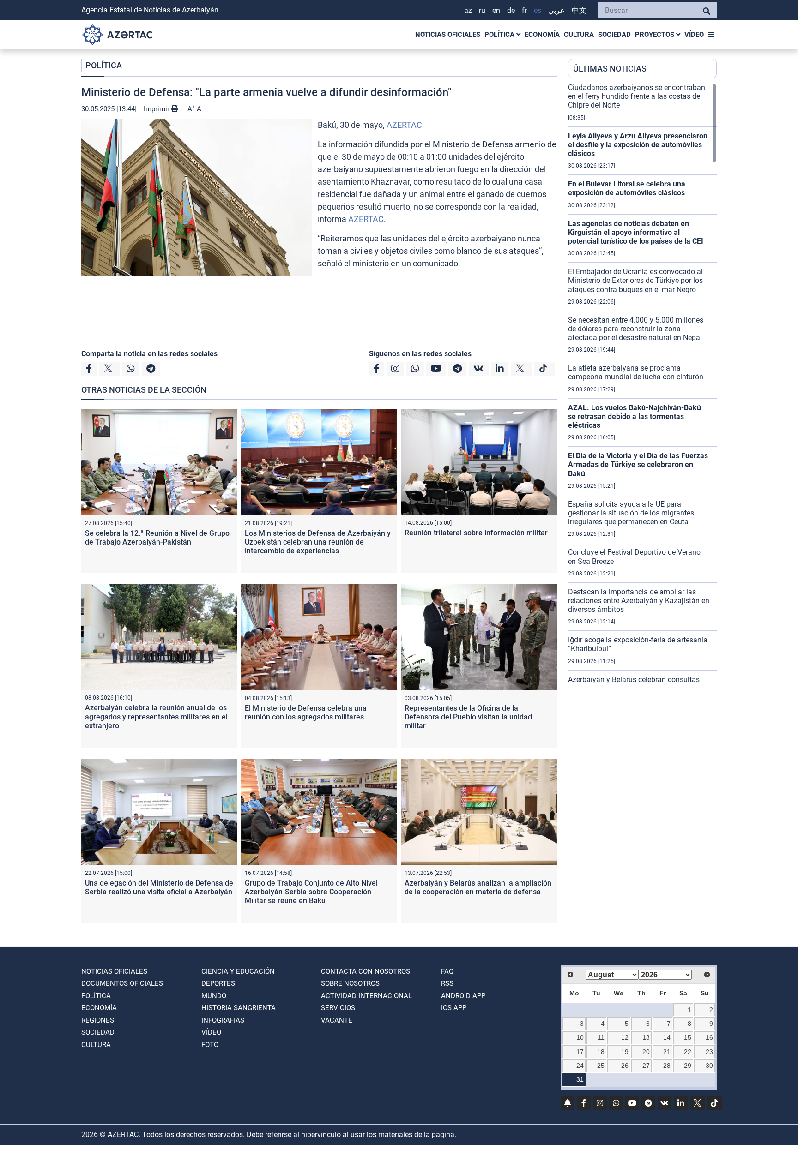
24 (580, 1065)
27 (646, 1065)
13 (646, 1037)
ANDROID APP (463, 996)
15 (687, 1037)
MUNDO (213, 996)
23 (709, 1051)
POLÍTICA (500, 34)
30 (709, 1065)
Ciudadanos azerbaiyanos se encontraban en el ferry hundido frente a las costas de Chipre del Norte (636, 96)
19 (625, 1051)
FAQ (447, 971)
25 (601, 1065)
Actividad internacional (366, 996)
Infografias (222, 1020)
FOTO (209, 1045)
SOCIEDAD (614, 34)
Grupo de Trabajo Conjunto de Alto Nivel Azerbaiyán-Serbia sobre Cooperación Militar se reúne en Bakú (311, 892)
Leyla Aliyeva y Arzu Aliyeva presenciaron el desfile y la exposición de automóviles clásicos (637, 145)
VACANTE (336, 1020)
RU (482, 10)
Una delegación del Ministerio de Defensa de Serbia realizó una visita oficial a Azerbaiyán (159, 887)
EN (496, 10)
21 (667, 1051)
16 (709, 1037)
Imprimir (157, 109)
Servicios (338, 1008)
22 (687, 1051)
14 (667, 1037)
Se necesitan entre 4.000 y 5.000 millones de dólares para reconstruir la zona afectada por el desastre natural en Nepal (635, 329)
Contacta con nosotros (365, 971)
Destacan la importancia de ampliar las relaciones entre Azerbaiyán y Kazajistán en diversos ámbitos (638, 600)
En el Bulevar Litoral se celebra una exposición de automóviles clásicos (626, 188)
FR (524, 10)
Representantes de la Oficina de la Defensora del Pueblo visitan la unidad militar (468, 717)
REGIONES (97, 1020)
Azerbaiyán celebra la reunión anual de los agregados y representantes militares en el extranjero (156, 716)
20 (646, 1051)
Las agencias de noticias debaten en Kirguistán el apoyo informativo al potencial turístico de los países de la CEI (635, 232)
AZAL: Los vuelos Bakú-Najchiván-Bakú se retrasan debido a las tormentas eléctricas (634, 416)
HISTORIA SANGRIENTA (238, 1008)
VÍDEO (694, 34)
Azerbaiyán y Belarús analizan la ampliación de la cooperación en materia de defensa (478, 887)
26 (625, 1065)
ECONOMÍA (542, 34)
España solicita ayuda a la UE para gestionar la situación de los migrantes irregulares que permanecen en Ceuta (631, 513)
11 (601, 1037)
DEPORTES (218, 983)
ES (537, 10)
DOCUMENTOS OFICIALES (122, 983)
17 (580, 1051)
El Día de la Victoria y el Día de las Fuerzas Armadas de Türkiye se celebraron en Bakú (638, 464)
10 (580, 1037)
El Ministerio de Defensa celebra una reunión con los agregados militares (306, 712)
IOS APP (453, 1008)
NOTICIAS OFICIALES (447, 34)
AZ (468, 10)
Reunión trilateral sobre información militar (476, 532)
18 (601, 1051)
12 (625, 1037)
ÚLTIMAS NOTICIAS (610, 68)
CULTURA (579, 34)
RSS (447, 983)
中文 (579, 10)
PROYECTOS (655, 34)
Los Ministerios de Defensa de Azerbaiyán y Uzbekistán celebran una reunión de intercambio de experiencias (318, 542)
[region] (642, 383)
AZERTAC (404, 125)
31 (580, 1079)
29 (687, 1065)
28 (667, 1065)
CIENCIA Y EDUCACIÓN (238, 971)
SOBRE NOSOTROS (350, 983)
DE (511, 10)
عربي (556, 10)
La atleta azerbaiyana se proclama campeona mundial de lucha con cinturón (635, 372)
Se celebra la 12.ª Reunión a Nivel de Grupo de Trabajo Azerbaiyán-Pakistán (157, 537)
